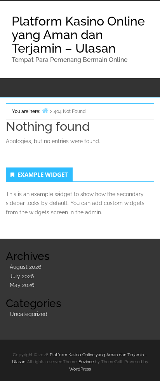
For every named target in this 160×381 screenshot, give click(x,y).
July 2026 (22, 276)
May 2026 (22, 285)
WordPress (80, 369)
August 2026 (25, 267)
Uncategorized (28, 314)
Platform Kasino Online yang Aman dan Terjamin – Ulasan (78, 34)
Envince (86, 361)
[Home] (45, 110)
